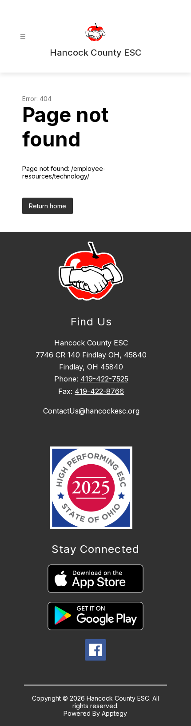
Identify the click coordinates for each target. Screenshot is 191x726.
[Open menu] (23, 37)
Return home (47, 206)
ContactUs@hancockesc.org (91, 410)
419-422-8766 (99, 391)
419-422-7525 (104, 378)
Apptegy (114, 713)
